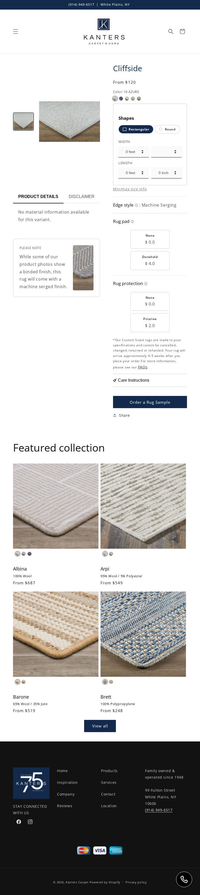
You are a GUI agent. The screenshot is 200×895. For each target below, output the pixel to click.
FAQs (143, 366)
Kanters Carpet (77, 882)
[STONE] (24, 682)
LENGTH (125, 163)
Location (109, 805)
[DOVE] (105, 554)
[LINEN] (18, 554)
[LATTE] (18, 682)
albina (20, 569)
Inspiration (67, 782)
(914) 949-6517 (81, 5)
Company (65, 794)
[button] (15, 31)
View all (100, 725)
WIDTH (124, 141)
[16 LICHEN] (127, 99)
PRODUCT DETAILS (38, 196)
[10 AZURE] (115, 99)
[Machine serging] (136, 205)
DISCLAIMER (82, 196)
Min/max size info (130, 189)
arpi (105, 569)
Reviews (64, 805)
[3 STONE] (139, 99)
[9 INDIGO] (121, 99)
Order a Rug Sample (150, 402)
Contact (108, 794)
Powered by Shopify (105, 882)
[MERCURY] (24, 554)
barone (21, 697)
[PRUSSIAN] (30, 554)
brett (106, 697)
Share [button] (124, 415)
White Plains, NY (115, 5)
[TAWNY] (111, 682)
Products (109, 770)
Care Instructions (133, 380)
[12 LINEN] (133, 99)
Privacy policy (136, 882)
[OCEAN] (105, 682)
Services (109, 782)
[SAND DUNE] (111, 554)
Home (62, 770)
